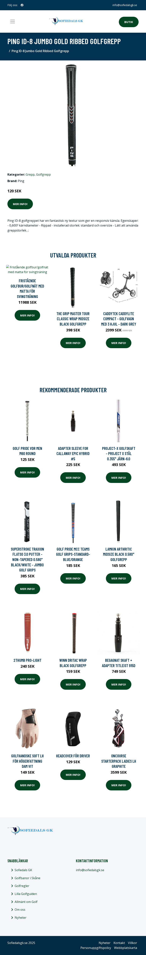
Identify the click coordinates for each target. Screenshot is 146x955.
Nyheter (20, 917)
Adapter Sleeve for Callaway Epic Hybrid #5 (73, 453)
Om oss (20, 909)
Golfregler (22, 886)
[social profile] (22, 5)
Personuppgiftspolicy (95, 948)
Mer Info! (20, 204)
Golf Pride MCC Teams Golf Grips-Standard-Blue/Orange (73, 554)
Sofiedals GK (23, 870)
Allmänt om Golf (26, 902)
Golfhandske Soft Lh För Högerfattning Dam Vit (27, 761)
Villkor (132, 943)
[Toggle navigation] (12, 21)
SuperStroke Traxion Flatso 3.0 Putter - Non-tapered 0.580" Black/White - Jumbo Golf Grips (27, 559)
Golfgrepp (43, 174)
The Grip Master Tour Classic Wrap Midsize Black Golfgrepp (73, 318)
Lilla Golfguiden (26, 894)
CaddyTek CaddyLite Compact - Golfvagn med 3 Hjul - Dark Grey (118, 318)
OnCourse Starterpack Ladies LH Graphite (118, 761)
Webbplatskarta (125, 948)
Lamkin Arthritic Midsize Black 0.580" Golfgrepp (118, 554)
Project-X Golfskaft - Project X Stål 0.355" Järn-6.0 (118, 453)
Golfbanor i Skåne (27, 878)
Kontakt (119, 943)
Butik (128, 22)
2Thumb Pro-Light (27, 660)
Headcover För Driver (73, 755)
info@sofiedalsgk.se (125, 5)
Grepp (30, 174)
